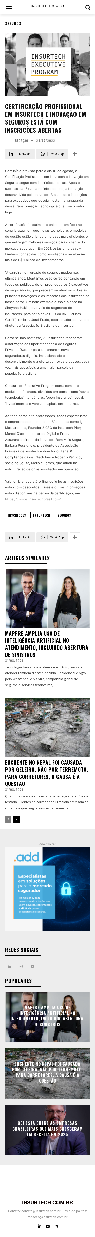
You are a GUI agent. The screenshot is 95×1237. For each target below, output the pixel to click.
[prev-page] (8, 819)
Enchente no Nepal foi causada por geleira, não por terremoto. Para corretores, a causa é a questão (46, 773)
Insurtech (41, 515)
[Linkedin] (9, 966)
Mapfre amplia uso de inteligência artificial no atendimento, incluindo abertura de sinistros (46, 644)
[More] (75, 154)
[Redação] (9, 141)
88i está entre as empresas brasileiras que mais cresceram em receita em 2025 (47, 1129)
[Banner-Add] (47, 889)
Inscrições (17, 515)
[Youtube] (32, 966)
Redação (21, 140)
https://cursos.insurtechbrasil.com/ (33, 499)
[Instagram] (20, 966)
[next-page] (16, 819)
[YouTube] (48, 1226)
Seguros (13, 23)
